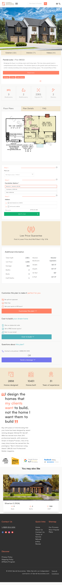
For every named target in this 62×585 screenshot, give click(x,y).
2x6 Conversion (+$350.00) (15, 206)
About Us (39, 530)
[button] (16, 3)
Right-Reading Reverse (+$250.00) (16, 202)
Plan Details (28, 108)
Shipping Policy (7, 559)
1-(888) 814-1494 (8, 527)
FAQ (44, 108)
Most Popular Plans (54, 531)
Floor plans (8, 108)
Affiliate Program (8, 562)
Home (37, 527)
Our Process (53, 527)
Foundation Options (12, 183)
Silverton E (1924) (12, 503)
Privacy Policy (7, 557)
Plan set (6, 170)
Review (38, 544)
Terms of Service (38, 535)
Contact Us (39, 532)
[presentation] (2, 29)
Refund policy (38, 540)
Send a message (26, 360)
